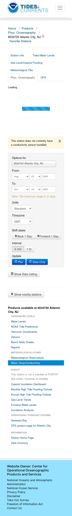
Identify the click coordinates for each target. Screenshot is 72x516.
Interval (16, 243)
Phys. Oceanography (22, 32)
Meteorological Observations (27, 357)
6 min (18, 249)
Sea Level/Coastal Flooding (26, 63)
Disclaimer (13, 496)
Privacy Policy (16, 492)
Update (16, 256)
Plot (20, 262)
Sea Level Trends (21, 399)
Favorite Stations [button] (21, 41)
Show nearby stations (27, 294)
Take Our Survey (18, 500)
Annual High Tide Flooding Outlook (31, 394)
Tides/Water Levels (44, 55)
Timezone (18, 215)
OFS (43, 77)
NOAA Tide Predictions (24, 326)
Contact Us (14, 508)
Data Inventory (19, 443)
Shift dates (18, 230)
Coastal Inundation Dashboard (28, 384)
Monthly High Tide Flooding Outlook (31, 389)
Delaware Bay (19, 420)
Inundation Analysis (22, 410)
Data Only (38, 262)
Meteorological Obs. (22, 70)
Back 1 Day (24, 236)
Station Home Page (22, 438)
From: (16, 170)
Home (12, 28)
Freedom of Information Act (25, 504)
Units (15, 202)
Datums (15, 337)
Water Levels (18, 321)
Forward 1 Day (49, 236)
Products (27, 28)
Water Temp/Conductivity (25, 363)
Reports (15, 347)
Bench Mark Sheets (22, 342)
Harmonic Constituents (24, 332)
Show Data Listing (25, 274)
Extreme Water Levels (24, 405)
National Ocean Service (22, 488)
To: (14, 183)
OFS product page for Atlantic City (31, 425)
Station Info (17, 55)
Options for (19, 158)
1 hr (29, 249)
